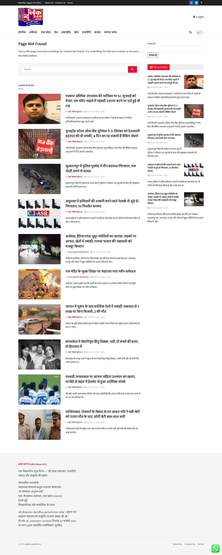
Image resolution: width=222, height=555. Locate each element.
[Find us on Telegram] (196, 3)
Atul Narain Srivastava (78, 252)
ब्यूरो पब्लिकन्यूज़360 (75, 111)
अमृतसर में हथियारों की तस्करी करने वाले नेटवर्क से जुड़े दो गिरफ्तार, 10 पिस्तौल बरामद (101, 203)
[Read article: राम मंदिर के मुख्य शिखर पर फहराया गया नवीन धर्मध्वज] (39, 284)
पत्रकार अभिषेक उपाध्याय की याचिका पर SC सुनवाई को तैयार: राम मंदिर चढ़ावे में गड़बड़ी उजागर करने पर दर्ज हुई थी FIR (102, 101)
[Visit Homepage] (30, 17)
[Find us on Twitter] (201, 3)
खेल (76, 32)
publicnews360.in (33, 544)
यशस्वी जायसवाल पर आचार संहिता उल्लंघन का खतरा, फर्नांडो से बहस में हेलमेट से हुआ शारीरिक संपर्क (100, 379)
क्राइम (97, 32)
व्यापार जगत (110, 32)
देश (56, 32)
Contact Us (60, 2)
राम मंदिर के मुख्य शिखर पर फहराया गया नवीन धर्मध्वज (100, 271)
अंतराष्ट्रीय (66, 32)
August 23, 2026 (98, 252)
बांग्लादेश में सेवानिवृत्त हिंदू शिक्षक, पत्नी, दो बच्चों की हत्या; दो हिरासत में (101, 344)
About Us (49, 2)
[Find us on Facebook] (191, 3)
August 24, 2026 (92, 111)
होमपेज (22, 32)
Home (70, 2)
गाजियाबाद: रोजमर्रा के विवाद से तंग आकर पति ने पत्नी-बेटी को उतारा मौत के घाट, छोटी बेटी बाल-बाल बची (102, 414)
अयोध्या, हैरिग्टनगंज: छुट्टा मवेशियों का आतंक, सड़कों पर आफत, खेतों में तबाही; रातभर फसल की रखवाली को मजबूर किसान (100, 241)
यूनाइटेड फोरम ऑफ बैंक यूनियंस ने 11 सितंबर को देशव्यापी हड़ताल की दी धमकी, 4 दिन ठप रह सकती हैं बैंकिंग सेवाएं (102, 133)
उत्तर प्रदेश (46, 32)
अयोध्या (33, 32)
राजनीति (86, 32)
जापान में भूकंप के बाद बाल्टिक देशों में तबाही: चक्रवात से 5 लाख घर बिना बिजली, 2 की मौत (102, 309)
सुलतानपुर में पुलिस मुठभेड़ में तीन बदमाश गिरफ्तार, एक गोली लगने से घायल (100, 168)
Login (200, 16)
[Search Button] (190, 32)
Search (152, 43)
